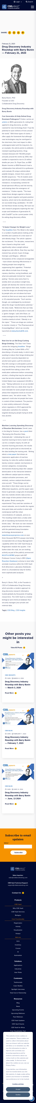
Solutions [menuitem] (18, 961)
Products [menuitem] (18, 900)
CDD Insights (20, 610)
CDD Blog (10, 610)
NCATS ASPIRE (8, 555)
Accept (18, 1089)
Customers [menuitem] (18, 978)
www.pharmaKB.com (19, 331)
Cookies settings (18, 1084)
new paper (12, 454)
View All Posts (16, 647)
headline (9, 230)
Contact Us (16, 893)
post (26, 431)
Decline (18, 1094)
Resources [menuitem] (18, 999)
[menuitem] (18, 904)
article (4, 122)
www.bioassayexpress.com (13, 535)
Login (18, 2)
